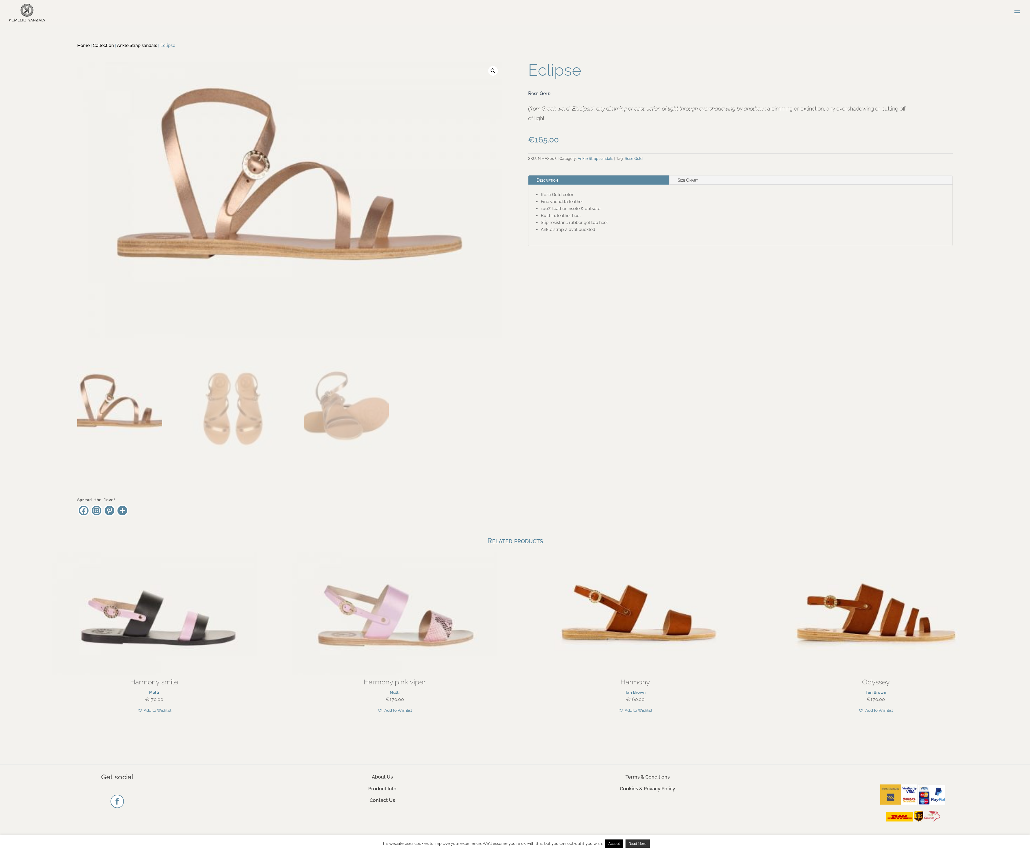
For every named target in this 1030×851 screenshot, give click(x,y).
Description (547, 180)
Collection (103, 45)
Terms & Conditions (648, 777)
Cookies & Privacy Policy (647, 788)
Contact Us (382, 800)
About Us (382, 777)
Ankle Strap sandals (137, 45)
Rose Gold (634, 158)
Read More (637, 844)
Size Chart (688, 180)
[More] (122, 510)
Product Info (382, 788)
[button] (493, 71)
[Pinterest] (109, 510)
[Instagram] (96, 510)
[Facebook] (84, 510)
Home (83, 45)
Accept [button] (614, 844)
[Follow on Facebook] (117, 801)
